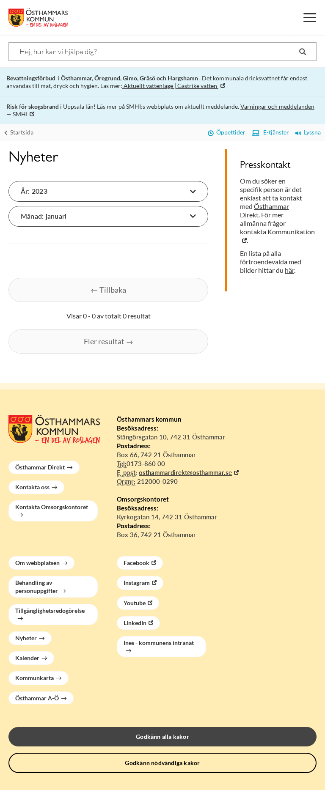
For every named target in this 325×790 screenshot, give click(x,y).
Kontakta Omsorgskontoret (51, 506)
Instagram (137, 582)
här (289, 270)
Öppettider (229, 132)
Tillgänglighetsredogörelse (50, 610)
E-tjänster (274, 132)
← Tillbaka (108, 289)
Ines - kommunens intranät (159, 642)
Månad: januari (43, 216)
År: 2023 (34, 191)
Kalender (27, 657)
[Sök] (302, 51)
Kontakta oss (32, 487)
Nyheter (26, 638)
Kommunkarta (34, 677)
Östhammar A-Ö (37, 698)
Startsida (21, 132)
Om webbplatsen (37, 562)
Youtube (135, 602)
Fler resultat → (108, 341)
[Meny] (309, 18)
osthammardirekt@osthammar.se (185, 472)
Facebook (136, 562)
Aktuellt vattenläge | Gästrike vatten (170, 85)
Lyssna (311, 132)
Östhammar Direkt (40, 467)
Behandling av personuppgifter (36, 586)
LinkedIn (135, 622)
